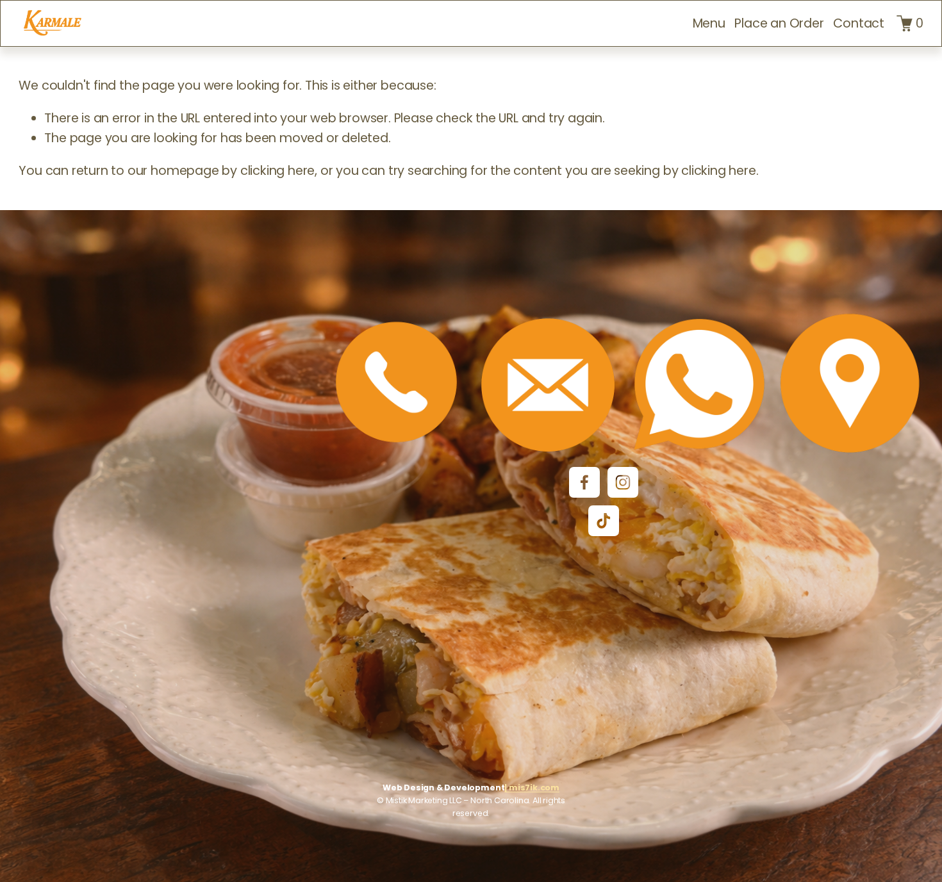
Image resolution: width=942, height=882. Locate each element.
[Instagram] (622, 482)
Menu (709, 23)
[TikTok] (603, 520)
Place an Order (778, 23)
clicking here (277, 170)
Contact (858, 23)
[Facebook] (584, 482)
